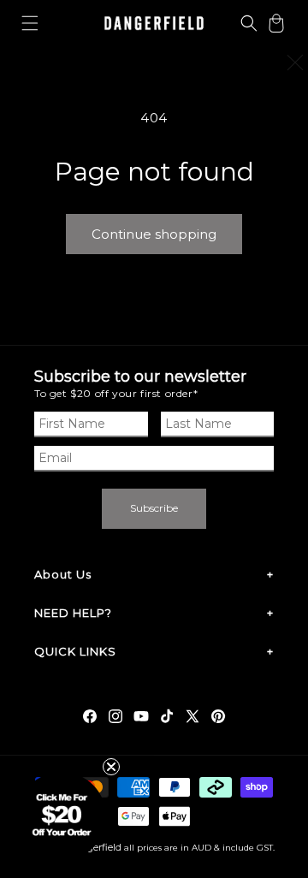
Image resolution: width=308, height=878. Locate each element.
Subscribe (154, 507)
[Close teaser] (111, 766)
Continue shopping (154, 234)
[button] (29, 23)
